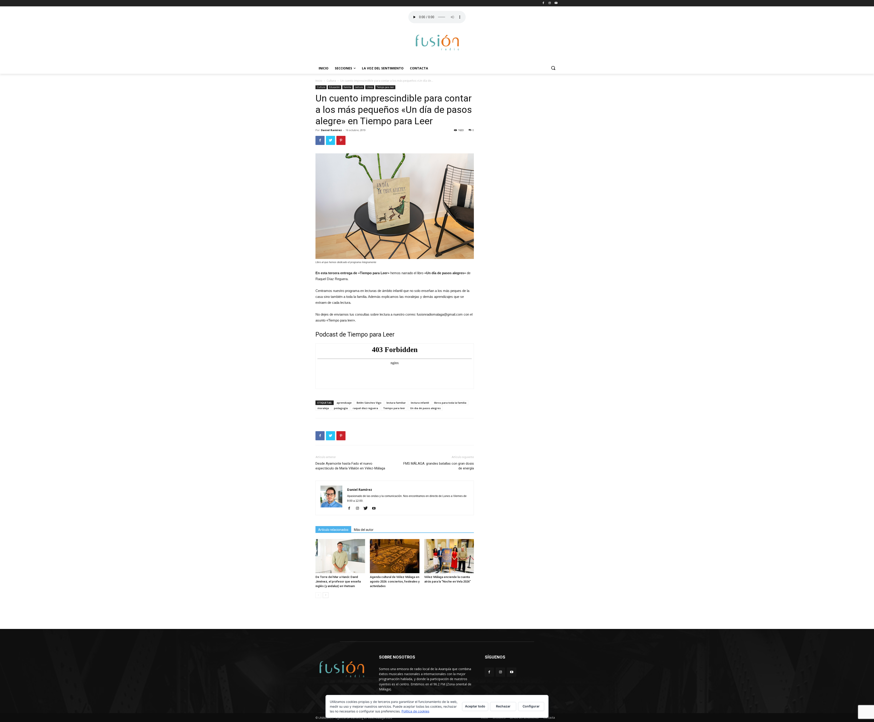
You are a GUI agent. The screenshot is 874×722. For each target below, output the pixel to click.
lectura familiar (396, 402)
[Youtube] (375, 508)
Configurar (531, 706)
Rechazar (503, 706)
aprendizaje (344, 402)
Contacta (419, 68)
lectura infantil (420, 402)
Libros (370, 87)
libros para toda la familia (450, 402)
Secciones (343, 68)
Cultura (331, 81)
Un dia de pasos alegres (425, 408)
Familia (347, 87)
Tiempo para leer (385, 87)
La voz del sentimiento (383, 68)
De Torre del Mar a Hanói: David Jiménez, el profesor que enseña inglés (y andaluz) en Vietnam (338, 581)
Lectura (359, 87)
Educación (334, 87)
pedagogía (341, 408)
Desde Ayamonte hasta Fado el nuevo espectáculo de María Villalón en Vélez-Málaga (350, 465)
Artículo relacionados (333, 530)
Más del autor (363, 530)
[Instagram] (359, 508)
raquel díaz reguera (365, 408)
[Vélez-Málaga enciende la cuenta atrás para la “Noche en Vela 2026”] (449, 556)
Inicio (323, 68)
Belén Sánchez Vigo (369, 402)
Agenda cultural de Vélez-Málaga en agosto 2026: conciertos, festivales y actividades (394, 581)
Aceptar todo (475, 706)
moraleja (323, 408)
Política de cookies (415, 711)
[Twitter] (367, 508)
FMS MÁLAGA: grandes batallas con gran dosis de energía (438, 465)
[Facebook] (351, 508)
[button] (553, 68)
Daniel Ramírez (331, 130)
